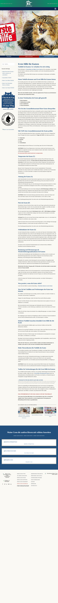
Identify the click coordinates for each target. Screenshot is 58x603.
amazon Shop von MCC (8, 109)
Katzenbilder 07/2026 (6, 77)
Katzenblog (9, 56)
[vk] (10, 484)
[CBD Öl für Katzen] (24, 407)
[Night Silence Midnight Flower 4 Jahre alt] (10, 441)
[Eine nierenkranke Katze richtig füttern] (50, 407)
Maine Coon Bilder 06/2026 (8, 80)
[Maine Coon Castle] (7, 473)
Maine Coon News (29, 56)
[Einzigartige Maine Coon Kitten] (51, 474)
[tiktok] (6, 484)
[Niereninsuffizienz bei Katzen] (37, 407)
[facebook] (2, 484)
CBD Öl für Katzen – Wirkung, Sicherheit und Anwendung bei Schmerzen (24, 416)
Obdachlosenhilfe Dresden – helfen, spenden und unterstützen (8, 73)
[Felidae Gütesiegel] (6, 481)
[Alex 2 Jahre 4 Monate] (10, 450)
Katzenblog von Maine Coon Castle (34, 69)
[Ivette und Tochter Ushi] (8, 459)
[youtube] (8, 484)
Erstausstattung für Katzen (49, 56)
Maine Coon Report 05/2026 (8, 87)
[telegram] (4, 484)
